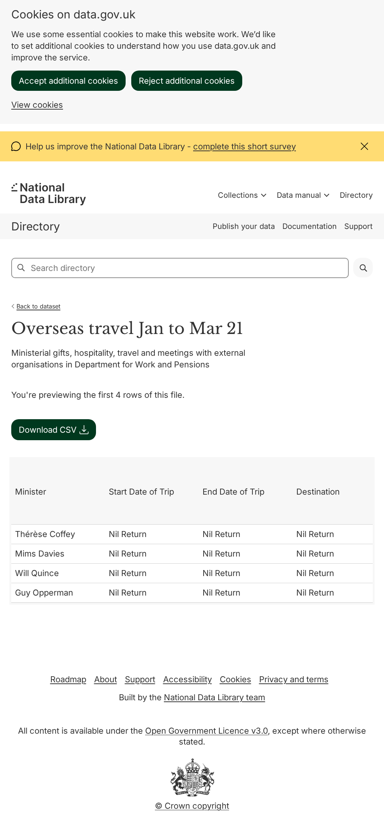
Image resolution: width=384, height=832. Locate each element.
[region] (192, 530)
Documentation (309, 226)
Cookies (235, 679)
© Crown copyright (192, 806)
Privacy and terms (293, 679)
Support (358, 226)
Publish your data (244, 226)
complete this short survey (244, 146)
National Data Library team (214, 697)
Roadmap (68, 679)
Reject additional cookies (187, 81)
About (105, 679)
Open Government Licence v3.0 (206, 731)
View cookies (37, 105)
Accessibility (187, 679)
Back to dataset (38, 306)
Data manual (299, 195)
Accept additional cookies (68, 81)
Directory (356, 195)
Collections (238, 195)
